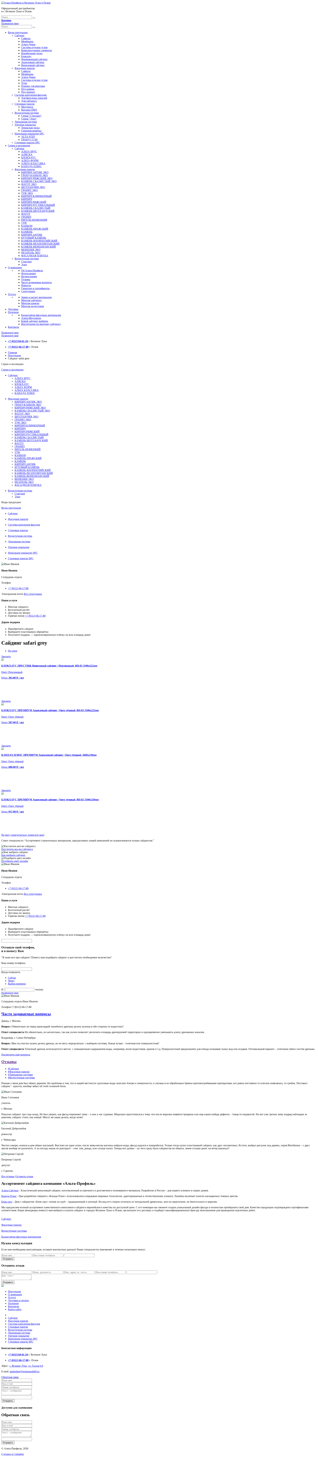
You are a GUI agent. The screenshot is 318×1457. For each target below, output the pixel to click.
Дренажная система (26, 121)
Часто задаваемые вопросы (36, 282)
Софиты (25, 38)
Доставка (13, 309)
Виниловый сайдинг (33, 65)
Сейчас (12, 977)
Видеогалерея (29, 276)
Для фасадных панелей (34, 98)
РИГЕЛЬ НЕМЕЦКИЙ (34, 220)
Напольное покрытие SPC (29, 133)
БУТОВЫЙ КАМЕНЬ (33, 237)
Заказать (6, 656)
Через (11, 980)
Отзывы (25, 279)
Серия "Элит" (29, 118)
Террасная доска (30, 127)
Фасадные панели (25, 68)
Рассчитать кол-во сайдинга (17, 849)
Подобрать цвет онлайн (14, 861)
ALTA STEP (28, 136)
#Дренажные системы (20, 1074)
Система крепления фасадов (31, 95)
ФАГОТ (25, 214)
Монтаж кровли (30, 303)
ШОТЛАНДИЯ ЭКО (33, 187)
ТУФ (24, 222)
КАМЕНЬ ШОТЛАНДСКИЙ (37, 211)
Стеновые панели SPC (27, 142)
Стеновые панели (25, 103)
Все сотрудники (33, 594)
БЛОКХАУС (28, 157)
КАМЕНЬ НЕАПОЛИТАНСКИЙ (40, 243)
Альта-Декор (28, 44)
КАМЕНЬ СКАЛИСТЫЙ (35, 208)
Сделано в (12, 1454)
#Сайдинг (13, 1068)
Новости (26, 285)
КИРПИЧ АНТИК (31, 234)
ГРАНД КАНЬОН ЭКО (34, 175)
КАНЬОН (26, 225)
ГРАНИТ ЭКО (29, 190)
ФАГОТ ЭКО (29, 184)
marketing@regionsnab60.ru (24, 1371)
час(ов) (39, 989)
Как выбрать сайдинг (13, 855)
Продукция (14, 355)
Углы (24, 83)
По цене (12, 650)
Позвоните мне (10, 23)
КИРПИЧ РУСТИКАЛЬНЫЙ (38, 205)
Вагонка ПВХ (29, 109)
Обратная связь (10, 1377)
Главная (12, 352)
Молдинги (27, 106)
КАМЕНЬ (26, 231)
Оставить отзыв (24, 1176)
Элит (24, 264)
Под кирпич (28, 92)
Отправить (8, 1259)
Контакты (13, 327)
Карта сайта (14, 1309)
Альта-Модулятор (31, 318)
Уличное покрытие (25, 124)
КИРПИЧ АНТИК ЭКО (35, 172)
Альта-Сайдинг (10, 1190)
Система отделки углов (34, 47)
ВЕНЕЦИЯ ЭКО (30, 249)
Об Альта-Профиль (32, 270)
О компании (15, 267)
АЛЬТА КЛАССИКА (33, 163)
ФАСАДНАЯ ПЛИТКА (34, 255)
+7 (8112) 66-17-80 (18, 588)
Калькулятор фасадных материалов (41, 315)
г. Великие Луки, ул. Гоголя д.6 (26, 1365)
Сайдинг (20, 35)
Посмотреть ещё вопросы (15, 1054)
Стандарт (26, 261)
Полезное (13, 312)
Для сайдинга (29, 101)
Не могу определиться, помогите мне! (22, 835)
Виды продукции (18, 32)
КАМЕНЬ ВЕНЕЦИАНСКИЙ (38, 246)
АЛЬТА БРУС (29, 151)
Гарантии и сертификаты (35, 288)
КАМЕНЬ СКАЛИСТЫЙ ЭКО (39, 181)
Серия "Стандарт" (31, 115)
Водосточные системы (14, 1230)
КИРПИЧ (26, 199)
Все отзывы (8, 1176)
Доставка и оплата (18, 1300)
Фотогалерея (28, 273)
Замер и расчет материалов (36, 297)
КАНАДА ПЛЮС (31, 166)
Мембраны (27, 41)
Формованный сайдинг (34, 59)
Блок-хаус (6, 1201)
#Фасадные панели (18, 1071)
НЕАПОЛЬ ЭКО (30, 252)
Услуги (12, 294)
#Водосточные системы (21, 1077)
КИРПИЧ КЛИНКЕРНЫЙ (36, 196)
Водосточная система (27, 112)
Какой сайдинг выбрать (34, 321)
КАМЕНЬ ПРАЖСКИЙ (34, 228)
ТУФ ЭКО (27, 193)
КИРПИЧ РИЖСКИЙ (33, 202)
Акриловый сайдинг (33, 62)
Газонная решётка (31, 130)
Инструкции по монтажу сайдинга (41, 324)
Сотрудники (28, 291)
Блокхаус (26, 56)
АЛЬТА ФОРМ (29, 160)
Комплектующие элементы (36, 50)
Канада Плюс (9, 1196)
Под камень (27, 89)
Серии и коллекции (19, 145)
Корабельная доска (31, 53)
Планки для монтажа (33, 86)
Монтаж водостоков (32, 306)
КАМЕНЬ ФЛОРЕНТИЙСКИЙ (39, 240)
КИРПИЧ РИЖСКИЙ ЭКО (37, 178)
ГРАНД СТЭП (29, 139)
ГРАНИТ (26, 217)
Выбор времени (17, 983)
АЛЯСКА (26, 154)
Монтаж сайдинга (31, 300)
